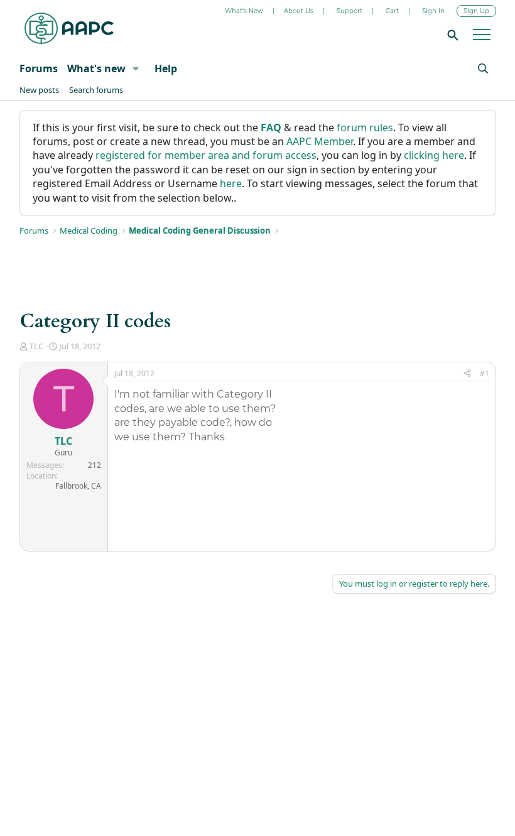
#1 (484, 373)
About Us (298, 11)
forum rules (365, 127)
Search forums (96, 89)
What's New (244, 11)
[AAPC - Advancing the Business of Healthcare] (69, 28)
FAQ (271, 127)
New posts (39, 89)
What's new (96, 68)
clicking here (434, 155)
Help (165, 68)
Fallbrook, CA (78, 485)
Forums (38, 68)
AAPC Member (319, 141)
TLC (36, 346)
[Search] (450, 34)
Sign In (433, 11)
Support (349, 11)
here (231, 183)
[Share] (467, 374)
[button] (135, 68)
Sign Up (476, 11)
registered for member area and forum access (206, 155)
